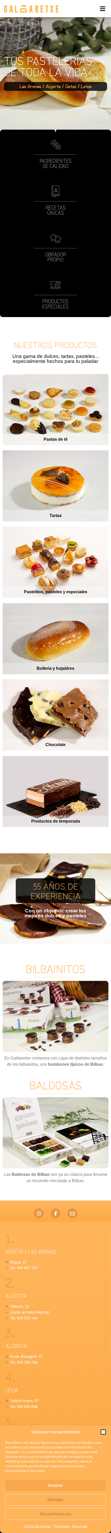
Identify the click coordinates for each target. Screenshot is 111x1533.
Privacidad (61, 1526)
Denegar (55, 1499)
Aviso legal (79, 1526)
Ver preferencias (55, 1513)
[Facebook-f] (55, 1213)
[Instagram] (39, 1213)
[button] (103, 1432)
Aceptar (55, 1485)
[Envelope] (72, 1213)
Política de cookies (37, 1526)
